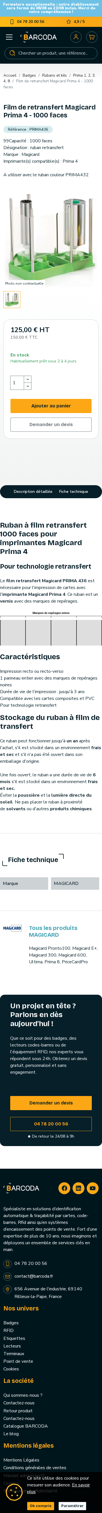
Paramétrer (72, 1506)
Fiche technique (73, 491)
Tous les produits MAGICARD (53, 931)
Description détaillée (33, 491)
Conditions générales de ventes (34, 1468)
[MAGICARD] (12, 928)
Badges (11, 1323)
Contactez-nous (19, 1403)
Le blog (11, 1434)
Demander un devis (51, 424)
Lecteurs (12, 1346)
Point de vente (18, 1361)
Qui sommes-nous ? (22, 1395)
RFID (8, 1330)
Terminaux (13, 1354)
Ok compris (41, 1506)
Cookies (11, 1369)
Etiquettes (14, 1338)
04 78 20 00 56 (51, 1124)
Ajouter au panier (51, 406)
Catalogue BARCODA (25, 1426)
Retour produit (18, 1411)
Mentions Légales (21, 1460)
